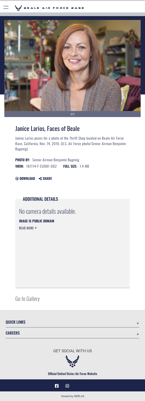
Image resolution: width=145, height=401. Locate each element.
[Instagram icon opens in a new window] (67, 386)
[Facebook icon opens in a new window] (56, 386)
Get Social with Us (72, 351)
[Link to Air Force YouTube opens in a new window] (78, 384)
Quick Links (15, 322)
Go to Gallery (27, 298)
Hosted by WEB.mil (72, 396)
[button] (6, 8)
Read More (27, 228)
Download (27, 178)
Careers (13, 333)
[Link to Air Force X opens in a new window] (88, 384)
